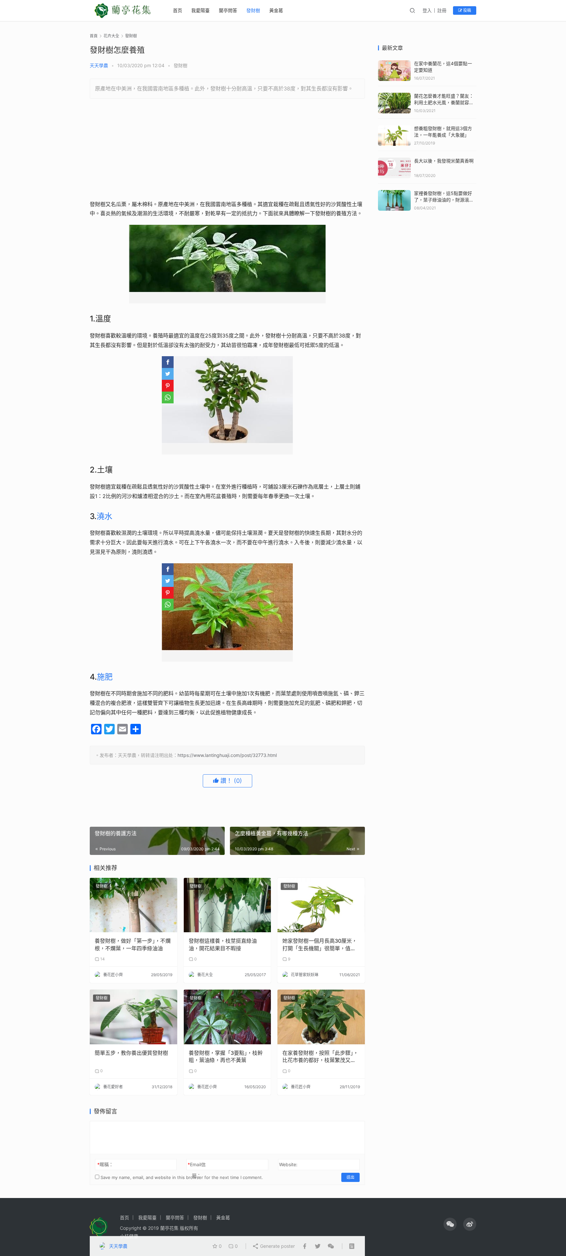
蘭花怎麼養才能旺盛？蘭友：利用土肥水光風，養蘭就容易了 (444, 102)
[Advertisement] (227, 151)
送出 (350, 1177)
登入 (427, 10)
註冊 (441, 10)
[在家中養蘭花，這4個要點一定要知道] (394, 63)
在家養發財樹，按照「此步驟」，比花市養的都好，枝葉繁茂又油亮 (320, 1057)
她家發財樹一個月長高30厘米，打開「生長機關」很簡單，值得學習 (319, 944)
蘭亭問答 (228, 10)
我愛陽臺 (200, 10)
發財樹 (253, 10)
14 (102, 959)
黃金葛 (276, 10)
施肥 (105, 677)
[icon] (450, 1224)
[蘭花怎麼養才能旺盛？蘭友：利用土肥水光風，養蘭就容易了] (394, 96)
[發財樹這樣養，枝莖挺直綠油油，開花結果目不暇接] (227, 905)
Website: (288, 1164)
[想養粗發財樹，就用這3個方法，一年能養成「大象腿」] (394, 128)
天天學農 (99, 65)
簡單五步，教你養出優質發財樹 (131, 1053)
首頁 (94, 35)
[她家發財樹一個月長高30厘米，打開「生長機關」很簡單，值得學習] (321, 905)
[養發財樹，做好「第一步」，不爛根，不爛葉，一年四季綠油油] (133, 905)
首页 (177, 10)
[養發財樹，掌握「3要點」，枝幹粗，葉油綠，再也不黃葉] (227, 1017)
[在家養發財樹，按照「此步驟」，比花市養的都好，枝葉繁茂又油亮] (321, 1017)
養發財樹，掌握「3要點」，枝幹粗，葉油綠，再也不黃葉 (226, 1056)
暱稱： (105, 1164)
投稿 (466, 10)
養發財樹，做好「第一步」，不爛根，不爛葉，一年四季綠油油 (133, 944)
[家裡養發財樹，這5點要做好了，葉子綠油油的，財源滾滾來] (394, 193)
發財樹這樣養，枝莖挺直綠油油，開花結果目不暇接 (223, 944)
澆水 (104, 516)
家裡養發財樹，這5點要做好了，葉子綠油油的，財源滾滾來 (444, 199)
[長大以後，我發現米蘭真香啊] (394, 161)
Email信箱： (197, 1170)
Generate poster (277, 1246)
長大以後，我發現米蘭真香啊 (444, 161)
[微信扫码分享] (329, 1246)
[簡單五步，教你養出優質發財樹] (133, 1017)
